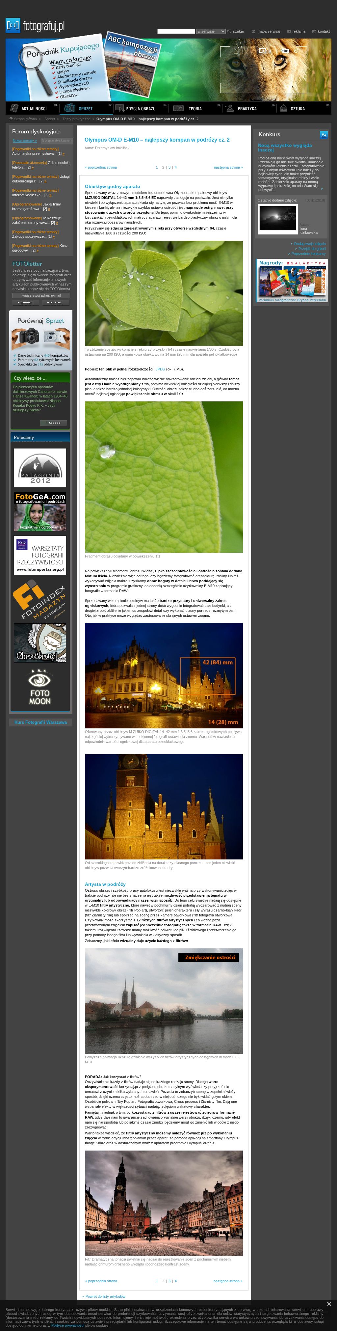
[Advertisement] (291, 413)
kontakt (324, 31)
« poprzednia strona (101, 167)
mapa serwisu (269, 31)
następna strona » (228, 167)
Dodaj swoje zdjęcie (309, 244)
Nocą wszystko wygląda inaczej (285, 147)
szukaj (238, 31)
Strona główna (25, 119)
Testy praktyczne (77, 119)
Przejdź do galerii (312, 249)
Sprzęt (49, 119)
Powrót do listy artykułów (105, 1296)
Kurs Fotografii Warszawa (40, 722)
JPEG (160, 369)
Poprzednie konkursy (308, 254)
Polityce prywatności (67, 1325)
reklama (299, 31)
